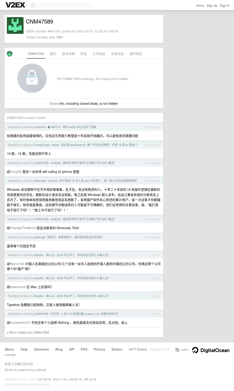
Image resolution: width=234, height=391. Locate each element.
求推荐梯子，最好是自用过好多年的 (80, 237)
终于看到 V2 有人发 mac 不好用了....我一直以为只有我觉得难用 (98, 180)
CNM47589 (36, 53)
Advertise (41, 349)
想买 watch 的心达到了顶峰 (79, 127)
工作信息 (99, 53)
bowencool (18, 286)
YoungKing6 (41, 145)
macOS (52, 180)
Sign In (224, 5)
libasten (39, 255)
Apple (55, 145)
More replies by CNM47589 (29, 332)
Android (56, 163)
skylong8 (39, 237)
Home (200, 5)
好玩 (83, 53)
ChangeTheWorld (23, 227)
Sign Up (212, 5)
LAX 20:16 (75, 379)
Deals (54, 103)
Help (24, 349)
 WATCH (54, 127)
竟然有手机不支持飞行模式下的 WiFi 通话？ (89, 163)
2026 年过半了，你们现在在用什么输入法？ (83, 255)
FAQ (84, 349)
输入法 (50, 255)
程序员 (52, 237)
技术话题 (68, 53)
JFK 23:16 (90, 379)
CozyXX (15, 171)
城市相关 (136, 53)
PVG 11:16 (59, 379)
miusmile (39, 127)
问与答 (55, 314)
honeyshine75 (20, 322)
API (71, 349)
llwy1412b (17, 263)
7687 (59, 37)
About (9, 349)
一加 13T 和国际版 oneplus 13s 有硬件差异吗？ (90, 314)
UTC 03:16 (44, 379)
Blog (59, 349)
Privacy (99, 349)
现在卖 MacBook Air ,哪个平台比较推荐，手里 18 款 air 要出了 (99, 145)
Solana (117, 349)
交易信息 (117, 53)
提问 (53, 53)
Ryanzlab (40, 180)
